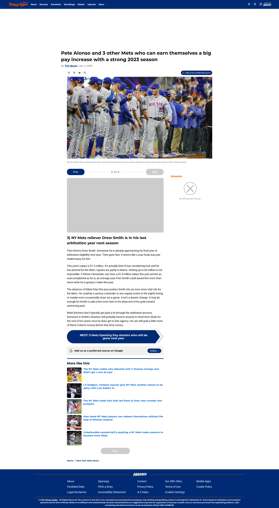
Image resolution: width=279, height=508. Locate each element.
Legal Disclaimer (76, 492)
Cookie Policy (204, 486)
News (34, 4)
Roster (81, 4)
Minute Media (51, 500)
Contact (142, 481)
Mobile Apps (203, 481)
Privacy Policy (145, 486)
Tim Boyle (71, 65)
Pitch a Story (105, 486)
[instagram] (261, 4)
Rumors (44, 4)
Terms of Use (173, 486)
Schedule (56, 4)
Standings (69, 4)
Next (155, 171)
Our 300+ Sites (173, 481)
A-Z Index (143, 492)
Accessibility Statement (112, 492)
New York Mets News (87, 460)
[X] (255, 4)
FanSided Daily (75, 486)
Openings (103, 481)
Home (70, 460)
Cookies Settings (175, 492)
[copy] (85, 73)
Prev (75, 171)
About (70, 481)
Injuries (92, 4)
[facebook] (249, 4)
